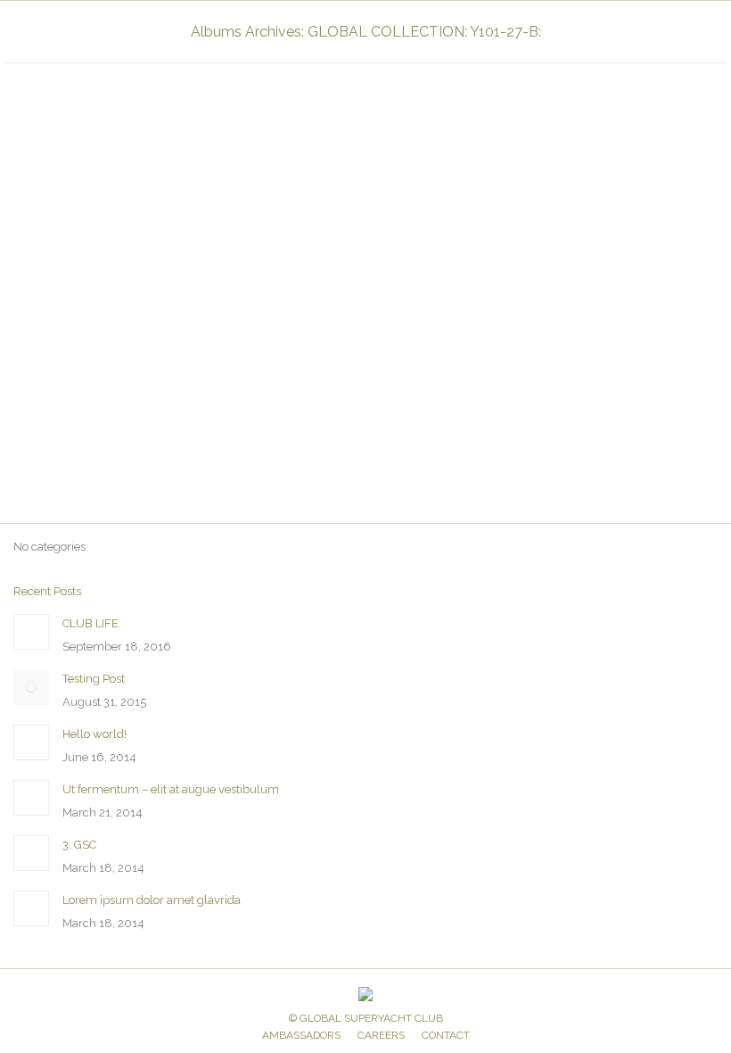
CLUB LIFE (90, 623)
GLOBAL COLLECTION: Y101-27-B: (118, 451)
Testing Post (93, 678)
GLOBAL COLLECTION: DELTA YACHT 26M (160, 425)
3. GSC (79, 844)
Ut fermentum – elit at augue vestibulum (170, 789)
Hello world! (94, 734)
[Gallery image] (365, 230)
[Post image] (31, 632)
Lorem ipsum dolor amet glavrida (151, 900)
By (236, 451)
